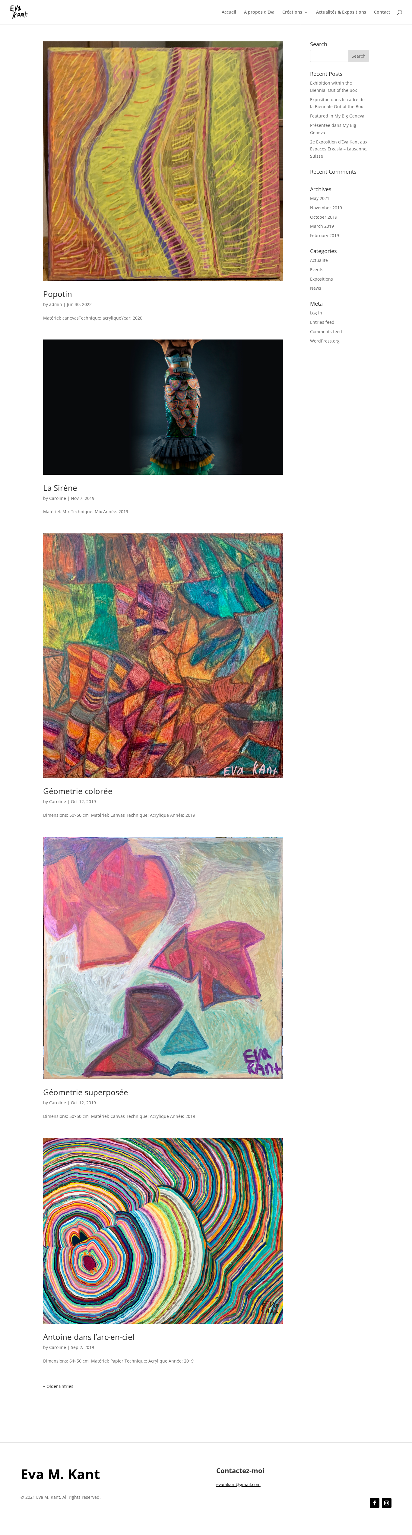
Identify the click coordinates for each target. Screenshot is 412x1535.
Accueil (229, 12)
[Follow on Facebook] (374, 1503)
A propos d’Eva (259, 12)
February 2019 (324, 235)
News (315, 288)
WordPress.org (325, 341)
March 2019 (322, 226)
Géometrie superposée (85, 1092)
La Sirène (60, 487)
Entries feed (322, 322)
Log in (316, 313)
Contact (382, 12)
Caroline (57, 498)
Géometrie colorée (78, 791)
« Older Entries (58, 1386)
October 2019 (323, 217)
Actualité (319, 260)
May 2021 (319, 198)
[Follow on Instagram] (386, 1503)
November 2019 (326, 208)
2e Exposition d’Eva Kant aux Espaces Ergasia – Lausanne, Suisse (339, 149)
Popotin (57, 293)
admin (55, 304)
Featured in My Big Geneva (337, 116)
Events (316, 269)
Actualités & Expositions (341, 12)
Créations (292, 12)
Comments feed (326, 331)
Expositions (321, 279)
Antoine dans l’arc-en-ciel (89, 1336)
